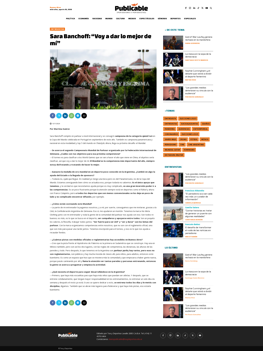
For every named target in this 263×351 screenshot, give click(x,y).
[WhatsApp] (71, 115)
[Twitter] (202, 8)
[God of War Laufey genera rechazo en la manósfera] (173, 43)
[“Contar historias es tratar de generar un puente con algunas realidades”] (173, 213)
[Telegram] (78, 115)
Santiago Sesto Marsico (196, 60)
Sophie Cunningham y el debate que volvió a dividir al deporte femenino (198, 73)
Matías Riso (190, 80)
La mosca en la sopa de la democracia (198, 55)
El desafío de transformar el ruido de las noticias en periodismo (198, 230)
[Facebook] (186, 8)
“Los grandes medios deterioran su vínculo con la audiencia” (199, 90)
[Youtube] (207, 8)
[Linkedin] (194, 8)
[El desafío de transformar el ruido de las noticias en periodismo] (173, 230)
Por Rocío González (194, 97)
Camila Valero (192, 207)
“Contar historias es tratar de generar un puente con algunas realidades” (198, 213)
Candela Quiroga (193, 202)
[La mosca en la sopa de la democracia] (173, 60)
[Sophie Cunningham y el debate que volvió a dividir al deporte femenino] (173, 76)
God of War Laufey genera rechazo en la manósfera (198, 38)
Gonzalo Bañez (192, 224)
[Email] (84, 115)
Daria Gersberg (192, 43)
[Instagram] (190, 8)
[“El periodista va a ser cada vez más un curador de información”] (173, 197)
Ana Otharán (191, 236)
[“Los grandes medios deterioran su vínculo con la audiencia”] (173, 93)
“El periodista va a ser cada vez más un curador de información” (198, 196)
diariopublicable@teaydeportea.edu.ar (125, 339)
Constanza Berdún (194, 219)
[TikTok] (198, 8)
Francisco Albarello (194, 191)
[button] (211, 8)
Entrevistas (57, 29)
